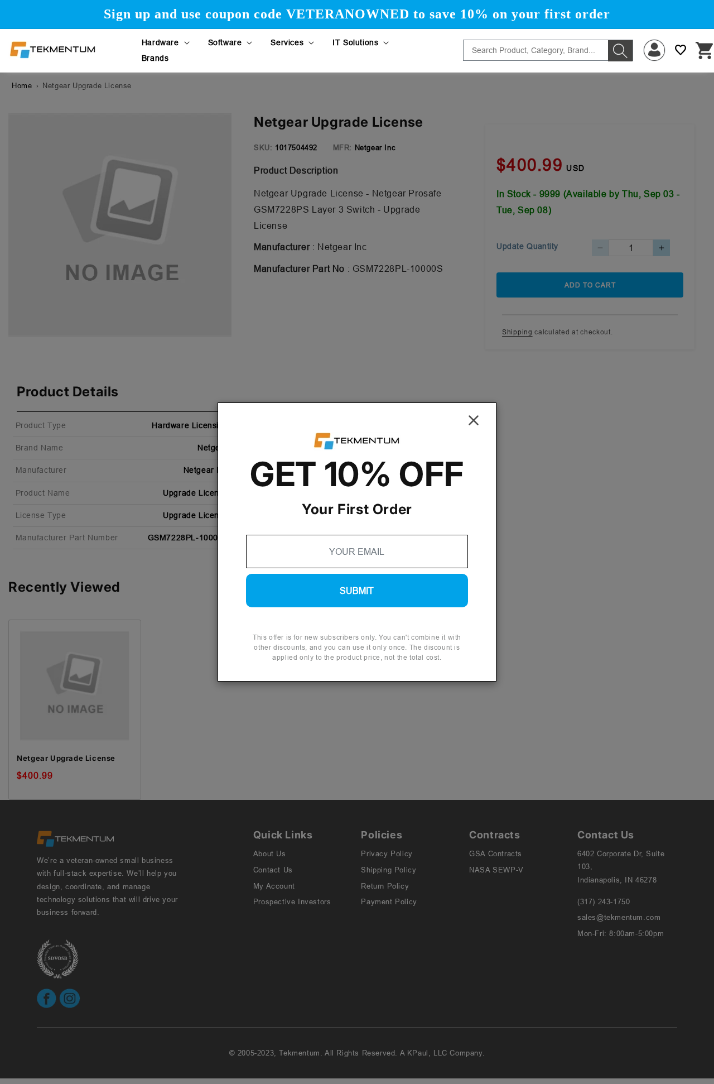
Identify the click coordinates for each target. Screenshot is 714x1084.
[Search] (620, 50)
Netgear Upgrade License (66, 758)
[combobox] (548, 50)
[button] (166, 42)
